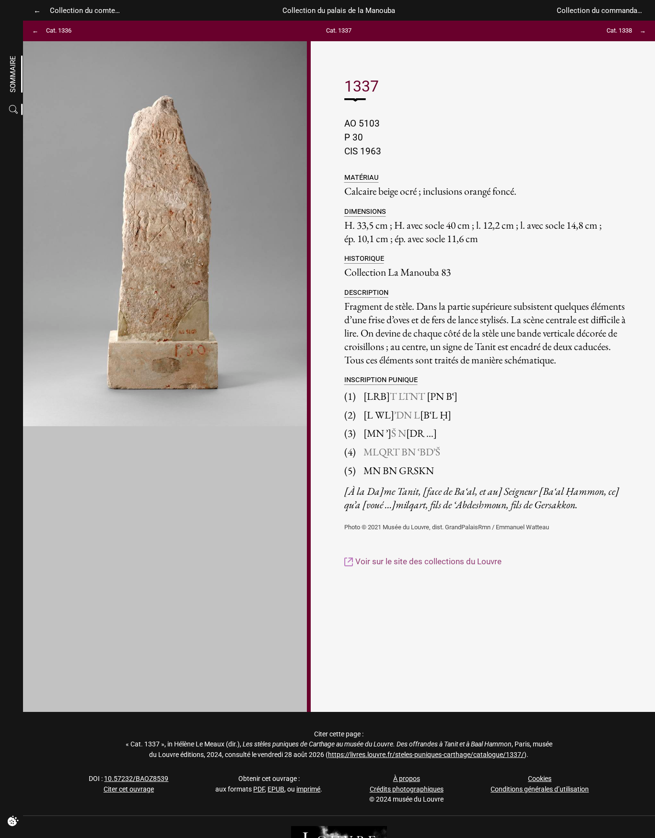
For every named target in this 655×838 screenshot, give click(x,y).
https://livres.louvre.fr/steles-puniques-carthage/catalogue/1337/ (426, 755)
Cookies (539, 779)
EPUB (276, 789)
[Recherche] (15, 109)
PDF (259, 789)
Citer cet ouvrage (129, 789)
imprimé (308, 789)
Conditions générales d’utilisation (540, 789)
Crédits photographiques (407, 789)
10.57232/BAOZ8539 (136, 779)
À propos (406, 779)
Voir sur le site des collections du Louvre (427, 561)
